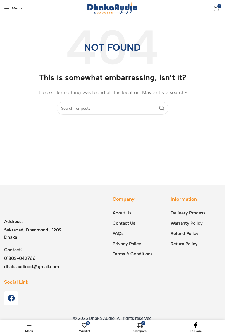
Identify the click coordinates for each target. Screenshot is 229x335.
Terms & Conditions (133, 253)
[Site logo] (112, 8)
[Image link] (39, 203)
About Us (122, 213)
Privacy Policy (127, 243)
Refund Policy (185, 233)
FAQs (118, 233)
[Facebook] (11, 298)
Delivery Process (188, 213)
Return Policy (184, 243)
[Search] (162, 108)
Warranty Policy (187, 223)
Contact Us (124, 223)
